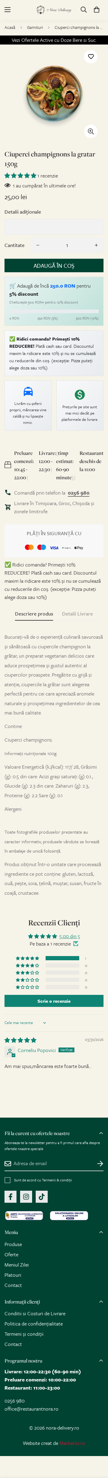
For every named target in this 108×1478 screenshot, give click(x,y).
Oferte (11, 1254)
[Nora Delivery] (54, 10)
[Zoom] (91, 131)
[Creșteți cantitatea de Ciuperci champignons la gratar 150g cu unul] (96, 245)
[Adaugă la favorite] (91, 56)
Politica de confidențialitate (33, 1323)
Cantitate (14, 245)
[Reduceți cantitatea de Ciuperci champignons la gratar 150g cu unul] (38, 245)
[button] (97, 10)
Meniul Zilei (16, 1264)
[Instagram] (26, 1197)
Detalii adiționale (22, 211)
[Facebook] (10, 1197)
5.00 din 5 (69, 936)
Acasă (9, 27)
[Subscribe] (97, 1163)
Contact (13, 1285)
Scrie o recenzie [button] (54, 1001)
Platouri (12, 1275)
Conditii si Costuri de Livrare (34, 1313)
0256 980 (14, 1400)
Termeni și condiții (24, 1334)
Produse (13, 1244)
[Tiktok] (42, 1197)
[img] (20, 1040)
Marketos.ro (72, 1443)
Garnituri (35, 27)
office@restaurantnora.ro (31, 1408)
